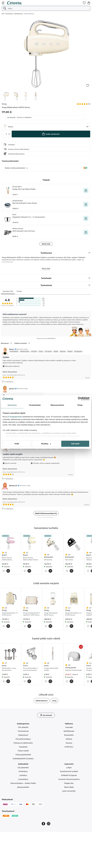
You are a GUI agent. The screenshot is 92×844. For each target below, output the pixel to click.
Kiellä (17, 444)
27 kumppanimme (14, 417)
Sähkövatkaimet (42, 700)
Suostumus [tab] (12, 405)
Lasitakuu (23, 775)
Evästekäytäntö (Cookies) (23, 758)
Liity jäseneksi (23, 767)
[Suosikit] (84, 2)
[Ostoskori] (89, 2)
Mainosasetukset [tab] (57, 405)
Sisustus (69, 743)
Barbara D (13, 485)
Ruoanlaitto (69, 735)
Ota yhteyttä (23, 727)
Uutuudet (69, 727)
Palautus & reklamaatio (23, 743)
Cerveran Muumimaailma (69, 779)
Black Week (69, 787)
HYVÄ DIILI (69, 746)
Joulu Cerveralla (69, 791)
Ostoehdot (23, 746)
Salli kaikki (75, 444)
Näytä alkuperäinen (10, 372)
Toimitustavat (23, 731)
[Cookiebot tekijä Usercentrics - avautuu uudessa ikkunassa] (79, 398)
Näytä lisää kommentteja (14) (46, 513)
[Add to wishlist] (87, 85)
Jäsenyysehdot (23, 787)
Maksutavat (23, 735)
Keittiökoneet (69, 731)
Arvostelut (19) (8, 291)
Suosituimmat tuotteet (69, 771)
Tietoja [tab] (80, 405)
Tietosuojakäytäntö (23, 754)
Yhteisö (19, 291)
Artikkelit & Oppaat (69, 775)
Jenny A (11, 388)
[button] (5, 8)
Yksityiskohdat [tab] (35, 405)
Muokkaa (44, 444)
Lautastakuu (23, 779)
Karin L (11, 349)
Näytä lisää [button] (46, 244)
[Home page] (14, 4)
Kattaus (69, 739)
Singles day (69, 783)
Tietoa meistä (23, 750)
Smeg (54, 700)
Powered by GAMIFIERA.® (46, 517)
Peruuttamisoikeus (23, 739)
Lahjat (68, 767)
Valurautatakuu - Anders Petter (23, 783)
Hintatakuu (23, 771)
